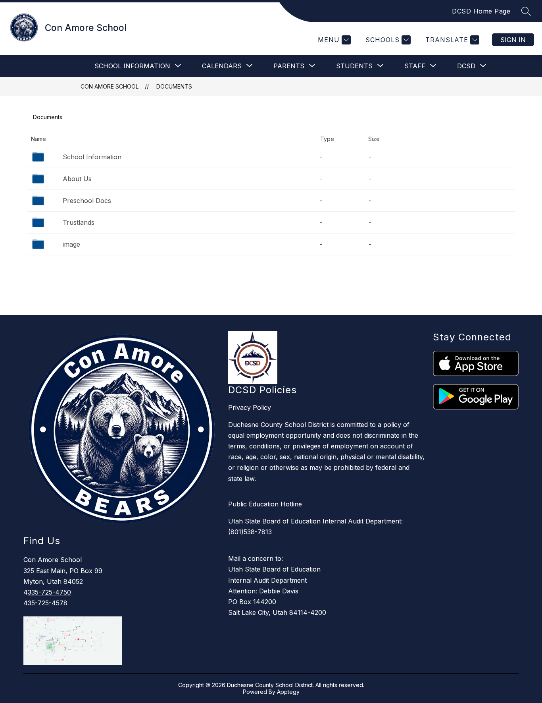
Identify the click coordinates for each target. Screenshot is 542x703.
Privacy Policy (249, 407)
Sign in (513, 40)
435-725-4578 (45, 603)
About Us (77, 179)
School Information (92, 157)
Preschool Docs (87, 201)
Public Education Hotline (265, 504)
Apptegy (288, 691)
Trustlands (78, 222)
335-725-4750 (49, 592)
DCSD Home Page (481, 11)
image (71, 244)
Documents (174, 86)
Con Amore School (109, 86)
